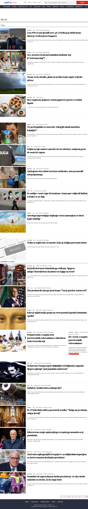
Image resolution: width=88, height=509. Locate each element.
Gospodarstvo (37, 6)
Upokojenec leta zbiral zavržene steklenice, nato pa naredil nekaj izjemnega (55, 173)
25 (87, 497)
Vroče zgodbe (6, 6)
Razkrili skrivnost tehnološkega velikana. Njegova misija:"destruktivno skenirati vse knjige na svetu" (51, 270)
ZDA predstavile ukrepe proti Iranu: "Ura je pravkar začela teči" (57, 290)
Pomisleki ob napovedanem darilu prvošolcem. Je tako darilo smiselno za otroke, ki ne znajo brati (56, 478)
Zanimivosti (55, 6)
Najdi (82, 3)
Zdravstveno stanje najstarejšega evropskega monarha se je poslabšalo (55, 434)
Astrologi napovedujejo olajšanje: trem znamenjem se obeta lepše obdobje (55, 217)
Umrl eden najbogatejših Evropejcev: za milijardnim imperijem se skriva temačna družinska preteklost (57, 456)
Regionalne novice (23, 6)
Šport (43, 6)
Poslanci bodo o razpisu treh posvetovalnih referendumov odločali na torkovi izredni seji (46, 338)
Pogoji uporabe (34, 501)
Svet (30, 6)
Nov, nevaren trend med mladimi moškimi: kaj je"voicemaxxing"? (49, 56)
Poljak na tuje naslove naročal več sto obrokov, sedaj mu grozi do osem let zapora (56, 151)
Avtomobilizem (70, 6)
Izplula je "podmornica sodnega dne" (44, 387)
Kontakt (53, 501)
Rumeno (62, 6)
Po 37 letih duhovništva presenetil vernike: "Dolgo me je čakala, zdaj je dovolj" (57, 412)
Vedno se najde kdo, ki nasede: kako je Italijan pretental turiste (57, 242)
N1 (33, 30)
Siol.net (76, 332)
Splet (25, 2)
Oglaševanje (60, 501)
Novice (29, 2)
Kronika (49, 6)
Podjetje (27, 501)
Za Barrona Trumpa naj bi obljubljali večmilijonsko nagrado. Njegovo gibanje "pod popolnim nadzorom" (55, 367)
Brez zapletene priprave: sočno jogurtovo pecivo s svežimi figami (54, 101)
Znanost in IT (78, 6)
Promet (34, 2)
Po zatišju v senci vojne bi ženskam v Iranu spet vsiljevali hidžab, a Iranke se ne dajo (57, 195)
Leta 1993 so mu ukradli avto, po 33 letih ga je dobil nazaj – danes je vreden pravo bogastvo (54, 34)
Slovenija (14, 6)
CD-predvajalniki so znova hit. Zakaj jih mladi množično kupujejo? (53, 128)
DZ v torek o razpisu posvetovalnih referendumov (77, 340)
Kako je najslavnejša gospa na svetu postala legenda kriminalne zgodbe (57, 314)
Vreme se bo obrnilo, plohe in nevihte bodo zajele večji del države (54, 79)
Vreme (39, 2)
